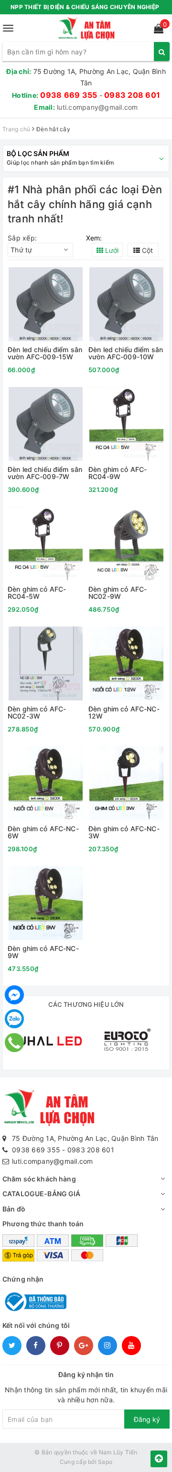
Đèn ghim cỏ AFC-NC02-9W (117, 592)
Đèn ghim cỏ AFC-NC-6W (43, 832)
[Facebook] (14, 994)
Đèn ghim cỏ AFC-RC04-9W (117, 473)
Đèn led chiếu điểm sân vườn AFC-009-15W (45, 353)
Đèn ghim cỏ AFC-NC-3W (124, 832)
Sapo (105, 1461)
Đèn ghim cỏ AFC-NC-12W (124, 712)
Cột (146, 250)
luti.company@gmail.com (97, 107)
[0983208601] (14, 1042)
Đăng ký (147, 1419)
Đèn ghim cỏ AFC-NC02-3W (37, 712)
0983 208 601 (132, 95)
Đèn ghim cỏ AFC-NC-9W (43, 952)
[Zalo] (14, 1018)
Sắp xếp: (22, 238)
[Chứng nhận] (34, 1301)
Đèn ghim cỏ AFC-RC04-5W (37, 592)
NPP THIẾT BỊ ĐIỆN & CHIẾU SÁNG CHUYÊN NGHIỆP (85, 6)
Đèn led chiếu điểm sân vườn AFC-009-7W (45, 473)
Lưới (110, 250)
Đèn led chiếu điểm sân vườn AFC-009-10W (125, 353)
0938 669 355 (68, 95)
